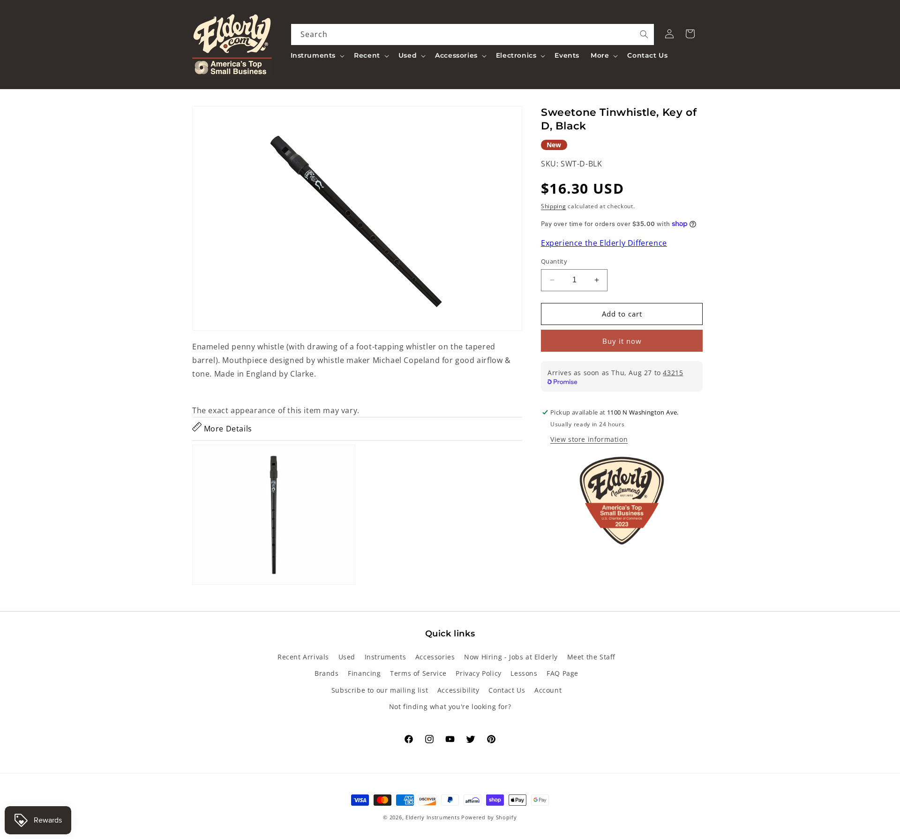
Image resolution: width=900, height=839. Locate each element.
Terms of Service (418, 673)
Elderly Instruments (432, 817)
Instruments (385, 656)
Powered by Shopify (489, 817)
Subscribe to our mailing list (379, 690)
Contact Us (506, 690)
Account (548, 690)
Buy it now (622, 341)
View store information (589, 439)
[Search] (644, 34)
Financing (364, 673)
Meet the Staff (591, 656)
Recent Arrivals (303, 656)
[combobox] (472, 34)
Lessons (523, 673)
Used (346, 656)
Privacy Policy (478, 673)
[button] (317, 55)
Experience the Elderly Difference (604, 243)
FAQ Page (562, 673)
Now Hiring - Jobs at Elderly (511, 656)
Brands (327, 673)
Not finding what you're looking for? (450, 706)
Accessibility (458, 690)
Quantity (554, 261)
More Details (227, 428)
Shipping (553, 206)
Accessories (435, 656)
